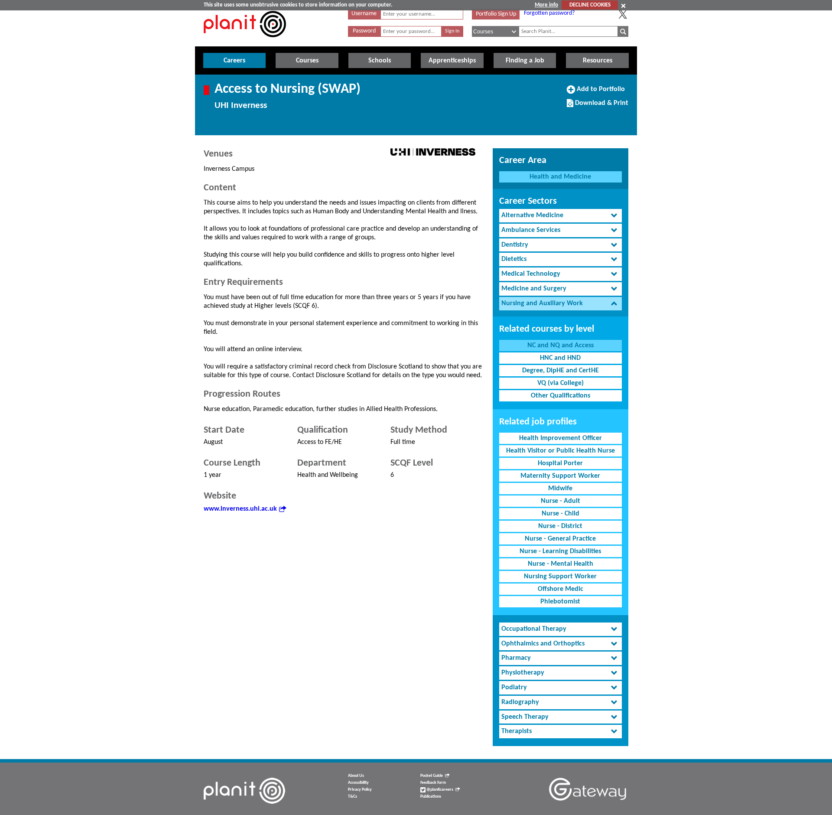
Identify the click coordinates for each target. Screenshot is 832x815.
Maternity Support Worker (560, 476)
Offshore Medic (560, 589)
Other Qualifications (560, 395)
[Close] (623, 6)
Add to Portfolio (600, 92)
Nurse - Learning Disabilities (560, 551)
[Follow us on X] (622, 14)
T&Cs (352, 797)
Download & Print (600, 106)
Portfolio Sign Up (496, 14)
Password (364, 31)
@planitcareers (439, 790)
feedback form (433, 783)
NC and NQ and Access (560, 345)
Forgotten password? (549, 13)
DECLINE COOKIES (590, 5)
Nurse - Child (560, 513)
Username (364, 13)
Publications (430, 797)
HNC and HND (560, 358)
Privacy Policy (360, 790)
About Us (356, 776)
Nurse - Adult (560, 501)
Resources (597, 60)
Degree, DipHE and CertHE (560, 370)
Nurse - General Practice (560, 538)
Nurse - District (560, 526)
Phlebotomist (560, 601)
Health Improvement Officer (560, 438)
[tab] (560, 215)
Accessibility (358, 783)
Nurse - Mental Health (560, 564)
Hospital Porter (560, 463)
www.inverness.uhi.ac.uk (240, 508)
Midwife (560, 488)
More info (546, 5)
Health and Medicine (560, 176)
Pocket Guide (431, 776)
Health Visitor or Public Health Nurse (560, 450)
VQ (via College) (560, 383)
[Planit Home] (245, 42)
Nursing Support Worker (560, 576)
